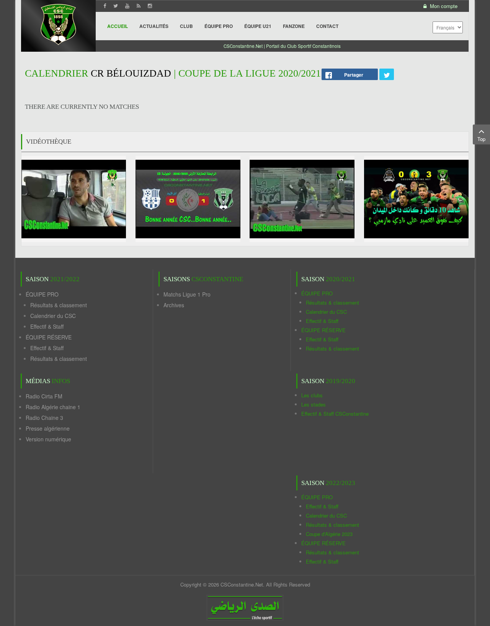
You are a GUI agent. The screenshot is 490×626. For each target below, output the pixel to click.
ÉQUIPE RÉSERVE (49, 337)
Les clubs (312, 395)
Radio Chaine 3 (44, 417)
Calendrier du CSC (53, 316)
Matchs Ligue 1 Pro (187, 294)
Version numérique (48, 439)
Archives (173, 305)
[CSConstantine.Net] (58, 23)
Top (481, 139)
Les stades (313, 404)
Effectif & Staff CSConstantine (335, 413)
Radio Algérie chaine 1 (53, 407)
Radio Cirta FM (44, 396)
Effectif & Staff (47, 326)
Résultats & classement (58, 305)
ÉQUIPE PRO (42, 294)
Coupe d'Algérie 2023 (329, 534)
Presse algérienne (48, 428)
